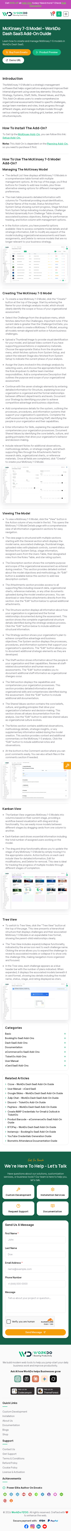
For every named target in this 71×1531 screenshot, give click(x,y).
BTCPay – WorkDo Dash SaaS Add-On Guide (32, 1127)
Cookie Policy (9, 1467)
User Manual (11, 1061)
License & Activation (13, 1472)
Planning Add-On (57, 143)
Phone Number (13, 1277)
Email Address (14, 1263)
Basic (8, 1033)
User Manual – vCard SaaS (22, 1088)
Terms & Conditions (13, 1458)
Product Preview (48, 52)
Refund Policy (9, 1463)
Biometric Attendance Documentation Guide (32, 1140)
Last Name (11, 1248)
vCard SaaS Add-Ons (17, 1065)
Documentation (13, 1047)
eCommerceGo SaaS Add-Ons (22, 1051)
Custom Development (14, 1411)
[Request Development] (67, 765)
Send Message (33, 1332)
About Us (7, 1420)
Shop (5, 1434)
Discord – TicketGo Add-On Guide (27, 1102)
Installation (8, 1416)
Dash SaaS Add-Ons (16, 1042)
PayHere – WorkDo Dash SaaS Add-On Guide (32, 1107)
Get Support (9, 1453)
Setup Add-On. (11, 137)
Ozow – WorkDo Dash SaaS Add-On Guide (31, 1084)
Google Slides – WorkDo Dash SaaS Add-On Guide (35, 1093)
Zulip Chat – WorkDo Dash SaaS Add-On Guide (33, 1097)
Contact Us (8, 1449)
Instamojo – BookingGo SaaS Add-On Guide (32, 1131)
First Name (12, 1233)
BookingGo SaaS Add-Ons (19, 1038)
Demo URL (15, 60)
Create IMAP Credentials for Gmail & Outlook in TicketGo (34, 1113)
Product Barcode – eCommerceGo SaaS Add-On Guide (35, 1121)
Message (10, 1292)
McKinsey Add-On (29, 134)
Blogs (5, 1429)
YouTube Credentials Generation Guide (30, 1136)
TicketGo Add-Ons (15, 1056)
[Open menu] (66, 14)
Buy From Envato (18, 52)
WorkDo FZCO (20, 1512)
